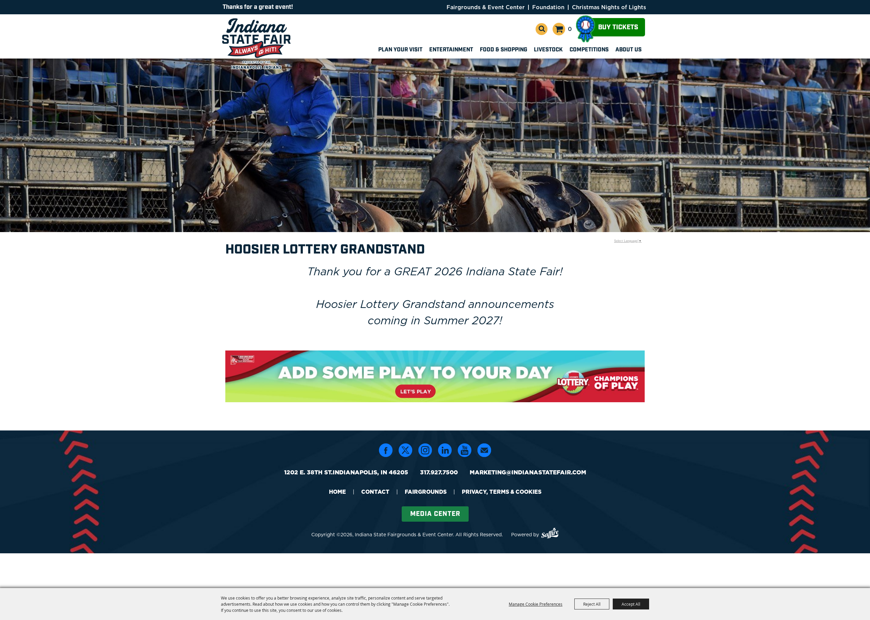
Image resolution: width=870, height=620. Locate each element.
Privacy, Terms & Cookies (501, 491)
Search (541, 29)
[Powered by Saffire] (549, 534)
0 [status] (570, 29)
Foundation (548, 7)
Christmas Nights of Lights (609, 7)
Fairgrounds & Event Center (486, 7)
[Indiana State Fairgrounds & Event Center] (258, 43)
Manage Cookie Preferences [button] (535, 604)
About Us (628, 49)
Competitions (589, 49)
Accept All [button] (631, 604)
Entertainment (451, 49)
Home (337, 491)
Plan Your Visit (400, 49)
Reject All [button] (592, 604)
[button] (435, 377)
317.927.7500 (439, 472)
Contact (375, 491)
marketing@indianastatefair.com (528, 472)
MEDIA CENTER (435, 514)
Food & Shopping (503, 49)
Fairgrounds (426, 491)
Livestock (548, 49)
